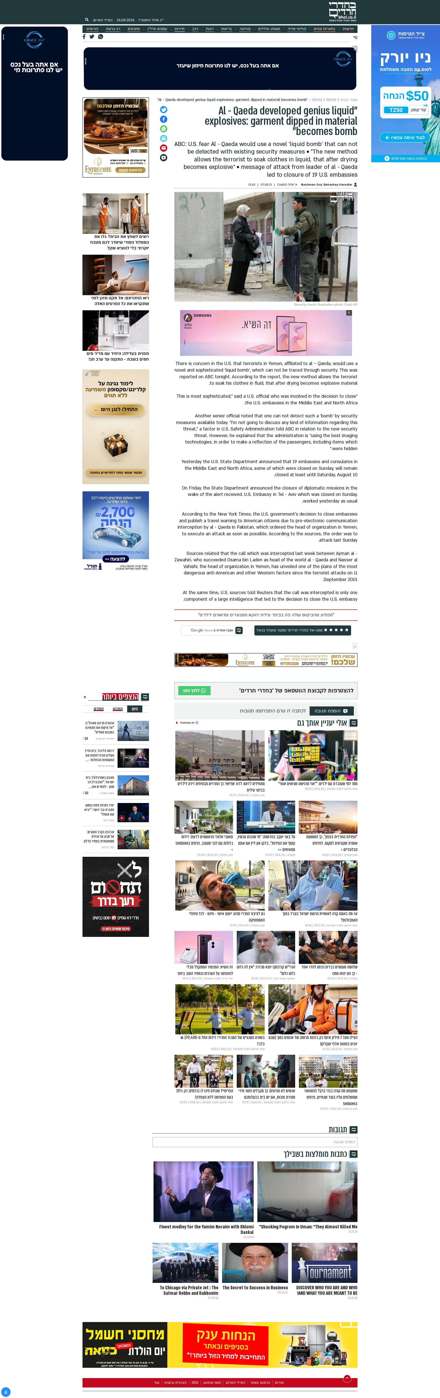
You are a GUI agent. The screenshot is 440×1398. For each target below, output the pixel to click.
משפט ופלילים (269, 29)
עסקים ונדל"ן (157, 29)
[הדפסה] (163, 138)
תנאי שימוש (212, 1382)
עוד (156, 1382)
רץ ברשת (113, 29)
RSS (195, 1382)
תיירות (179, 29)
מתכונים (134, 29)
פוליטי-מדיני (297, 29)
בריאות (226, 29)
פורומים (92, 29)
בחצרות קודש (324, 29)
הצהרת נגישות (175, 1382)
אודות (279, 1382)
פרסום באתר (260, 1382)
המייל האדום (103, 20)
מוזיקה (245, 29)
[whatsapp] (163, 128)
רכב (195, 29)
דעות (210, 29)
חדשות (348, 29)
